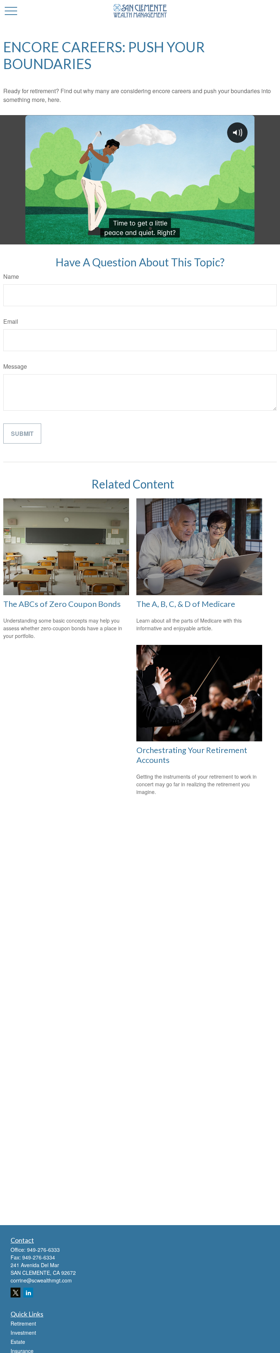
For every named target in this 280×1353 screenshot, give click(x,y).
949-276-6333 (43, 1249)
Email (10, 321)
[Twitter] (15, 1292)
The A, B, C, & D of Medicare (185, 604)
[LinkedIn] (28, 1292)
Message (15, 366)
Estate (18, 1341)
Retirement (23, 1323)
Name (11, 276)
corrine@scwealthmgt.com (41, 1280)
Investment (23, 1332)
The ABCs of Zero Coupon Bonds (62, 604)
